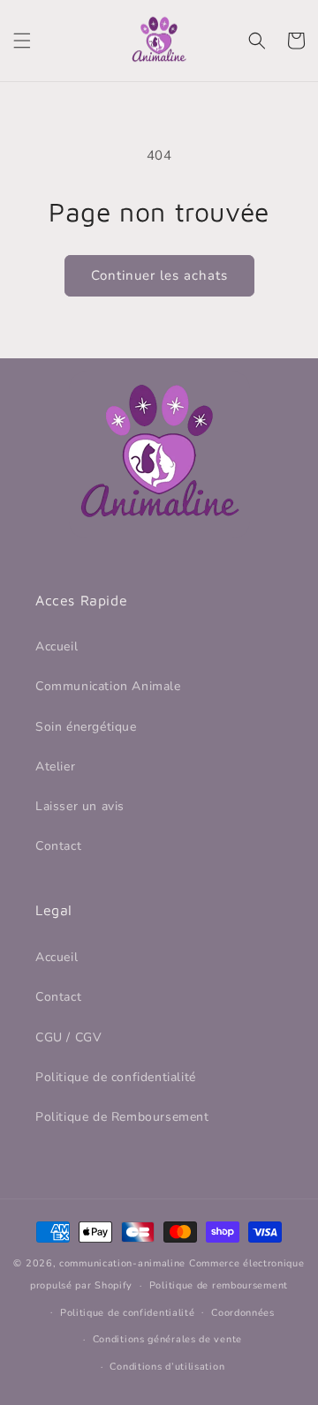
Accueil (56, 646)
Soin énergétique (86, 726)
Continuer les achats (159, 275)
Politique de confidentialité (115, 1077)
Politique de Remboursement (122, 1116)
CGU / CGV (68, 1037)
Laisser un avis (80, 806)
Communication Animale (108, 686)
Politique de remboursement (218, 1285)
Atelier (55, 766)
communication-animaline (122, 1263)
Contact (58, 846)
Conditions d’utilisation (167, 1366)
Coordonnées (243, 1312)
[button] (22, 40)
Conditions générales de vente (167, 1339)
